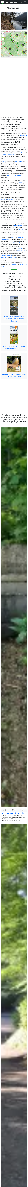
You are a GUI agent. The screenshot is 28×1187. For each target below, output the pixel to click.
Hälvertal (20, 248)
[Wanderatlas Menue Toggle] (25, 2)
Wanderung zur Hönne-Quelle (13, 813)
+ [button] (3, 33)
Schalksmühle (21, 250)
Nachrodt (3, 154)
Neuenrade (17, 261)
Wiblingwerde (10, 154)
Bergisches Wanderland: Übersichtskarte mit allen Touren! (14, 319)
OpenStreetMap (21, 56)
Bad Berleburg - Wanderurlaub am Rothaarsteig (14, 375)
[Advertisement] (14, 72)
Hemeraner (17, 259)
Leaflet (11, 56)
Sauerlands (23, 135)
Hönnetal (13, 257)
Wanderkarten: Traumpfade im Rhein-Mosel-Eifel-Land (14, 347)
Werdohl (14, 264)
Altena (22, 153)
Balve (10, 261)
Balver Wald (4, 257)
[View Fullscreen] (3, 39)
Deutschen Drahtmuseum (14, 175)
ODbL (25, 56)
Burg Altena (19, 161)
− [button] (3, 36)
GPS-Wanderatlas (12, 2)
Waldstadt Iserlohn (6, 255)
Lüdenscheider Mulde (18, 243)
